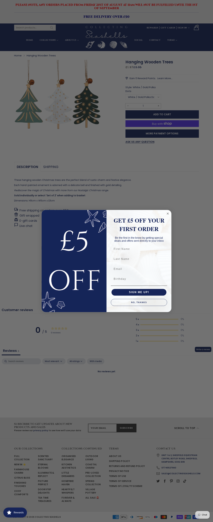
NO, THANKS (139, 302)
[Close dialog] (168, 214)
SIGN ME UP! (139, 292)
